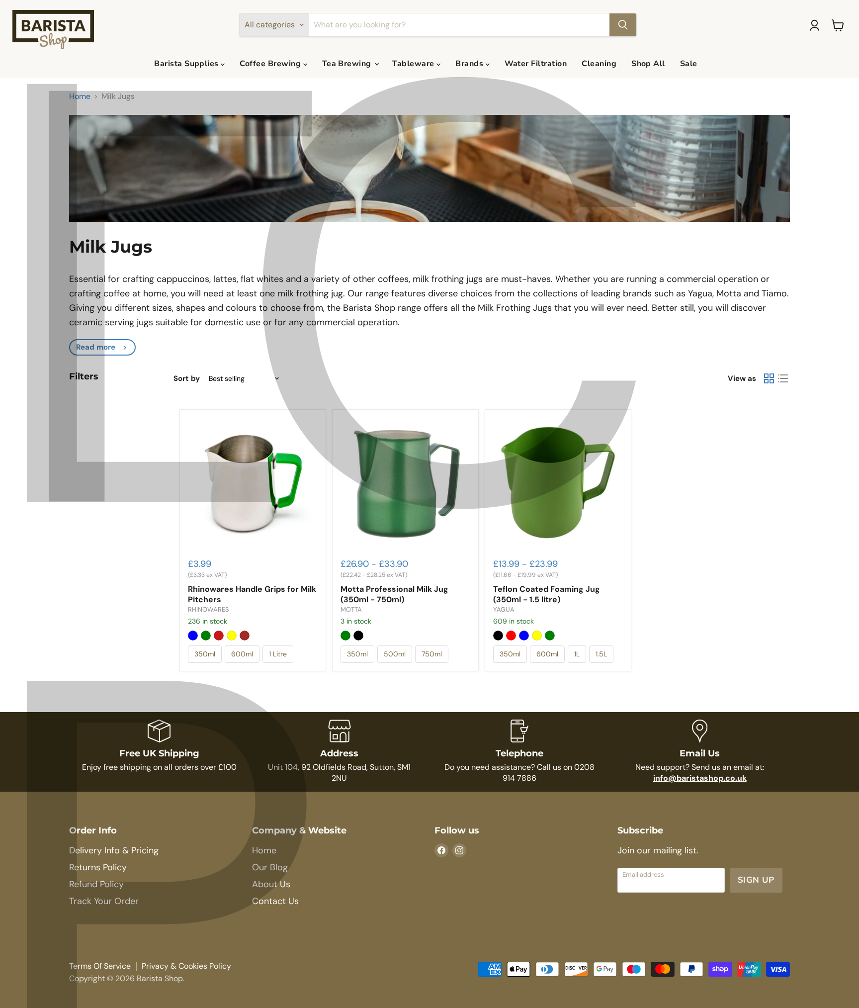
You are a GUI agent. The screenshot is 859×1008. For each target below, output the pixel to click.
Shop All (648, 63)
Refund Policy (96, 884)
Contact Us (275, 901)
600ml (242, 653)
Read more (95, 347)
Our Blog (270, 867)
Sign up (756, 880)
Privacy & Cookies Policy (186, 966)
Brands (470, 63)
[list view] (783, 378)
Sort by (186, 378)
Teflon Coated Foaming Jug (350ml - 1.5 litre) (546, 594)
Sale (688, 63)
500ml (395, 653)
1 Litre (278, 653)
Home (79, 96)
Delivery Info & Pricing (114, 850)
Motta (351, 609)
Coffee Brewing (271, 63)
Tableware (414, 63)
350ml (204, 653)
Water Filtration (536, 63)
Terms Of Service (100, 966)
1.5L (601, 653)
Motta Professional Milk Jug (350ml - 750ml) (394, 594)
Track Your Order (104, 901)
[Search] (622, 24)
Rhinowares (208, 609)
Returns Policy (98, 867)
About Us (271, 884)
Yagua (504, 609)
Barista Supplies (187, 63)
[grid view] (769, 378)
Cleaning (599, 63)
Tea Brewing (348, 63)
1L (577, 653)
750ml (432, 653)
